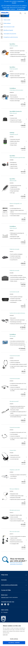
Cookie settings (14, 638)
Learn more (5, 634)
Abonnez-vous (4, 597)
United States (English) (18, 2)
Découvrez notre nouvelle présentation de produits (16, 563)
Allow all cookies (14, 642)
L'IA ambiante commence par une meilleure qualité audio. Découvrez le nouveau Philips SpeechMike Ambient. (14, 7)
